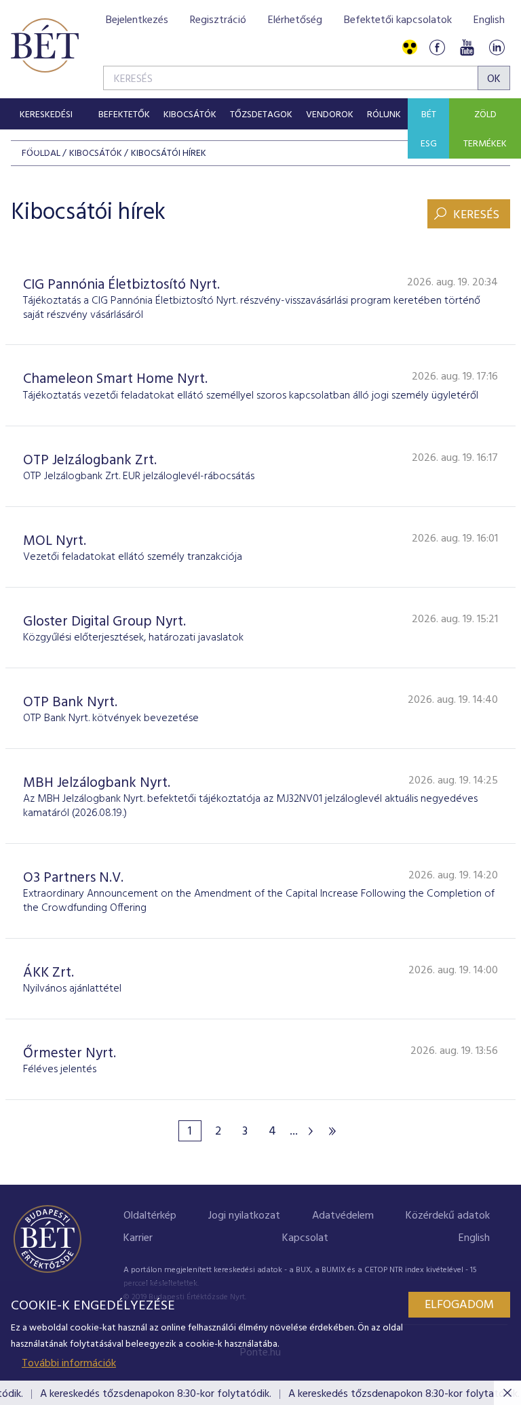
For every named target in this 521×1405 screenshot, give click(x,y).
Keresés (476, 215)
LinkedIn (496, 47)
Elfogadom (459, 1305)
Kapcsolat (305, 1238)
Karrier (138, 1238)
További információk (69, 1363)
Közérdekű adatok (448, 1216)
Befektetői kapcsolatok (398, 20)
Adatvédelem (343, 1216)
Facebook (436, 47)
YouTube (466, 47)
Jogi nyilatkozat (244, 1216)
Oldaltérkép (149, 1216)
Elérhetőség (295, 20)
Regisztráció (218, 20)
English (489, 20)
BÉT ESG (429, 129)
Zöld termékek (485, 129)
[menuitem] (46, 113)
